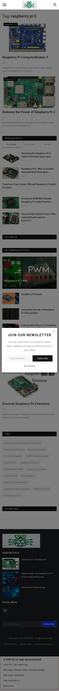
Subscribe (42, 358)
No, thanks (29, 365)
